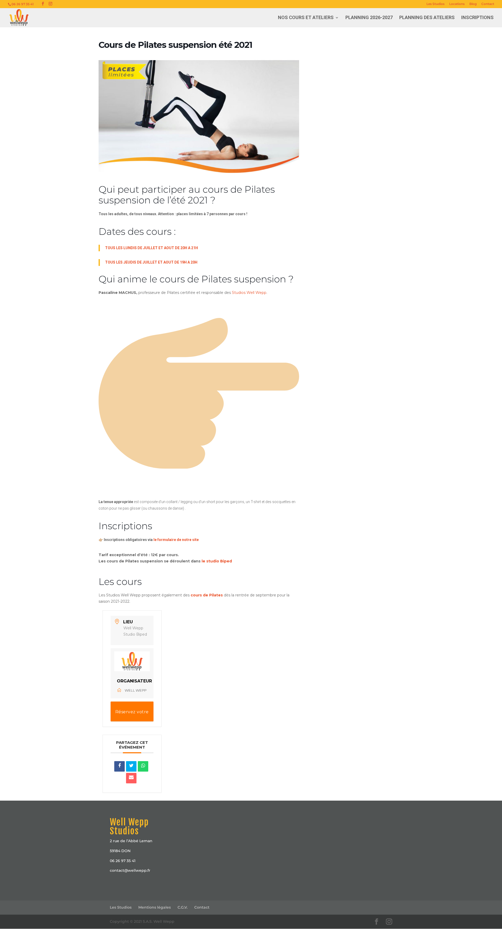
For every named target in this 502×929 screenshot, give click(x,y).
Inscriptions (477, 18)
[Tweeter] (131, 766)
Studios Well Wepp (249, 292)
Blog (473, 4)
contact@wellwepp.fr (130, 870)
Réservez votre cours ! (132, 715)
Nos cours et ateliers (306, 18)
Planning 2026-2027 (369, 18)
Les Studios (435, 4)
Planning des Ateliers (427, 18)
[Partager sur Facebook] (119, 766)
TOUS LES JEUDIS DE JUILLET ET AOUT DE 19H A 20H (151, 262)
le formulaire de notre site (176, 540)
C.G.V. (182, 907)
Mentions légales (154, 907)
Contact (487, 4)
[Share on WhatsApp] (143, 766)
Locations (457, 4)
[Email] (131, 778)
